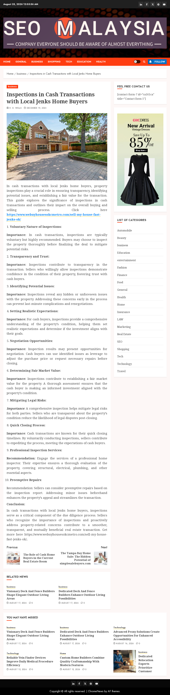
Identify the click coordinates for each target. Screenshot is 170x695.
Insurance (123, 312)
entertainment (126, 260)
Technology (124, 364)
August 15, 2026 (18, 669)
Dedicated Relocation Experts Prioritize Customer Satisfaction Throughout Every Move (147, 669)
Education (84, 61)
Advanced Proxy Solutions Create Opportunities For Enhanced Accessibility (136, 635)
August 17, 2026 (18, 603)
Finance (122, 275)
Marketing (124, 327)
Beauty (121, 238)
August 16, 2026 (125, 643)
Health (101, 61)
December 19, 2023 (36, 108)
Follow (160, 61)
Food (120, 282)
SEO (119, 341)
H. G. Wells (15, 108)
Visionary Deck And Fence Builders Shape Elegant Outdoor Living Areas (31, 594)
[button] (144, 61)
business (37, 61)
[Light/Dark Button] (137, 61)
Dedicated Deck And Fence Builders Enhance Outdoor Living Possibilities (82, 594)
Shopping (54, 61)
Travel (121, 371)
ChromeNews (95, 691)
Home (6, 61)
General (20, 61)
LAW (120, 319)
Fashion (122, 267)
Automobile (124, 230)
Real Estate (124, 334)
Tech (69, 61)
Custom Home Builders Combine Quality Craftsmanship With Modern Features (82, 661)
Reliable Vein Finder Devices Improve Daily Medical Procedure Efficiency (30, 661)
